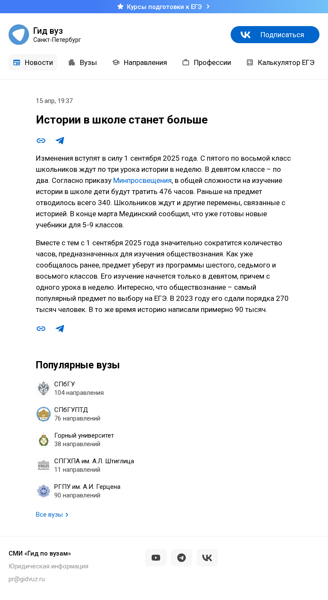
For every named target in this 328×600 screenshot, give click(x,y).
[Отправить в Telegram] (60, 140)
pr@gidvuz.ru (27, 579)
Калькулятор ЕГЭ (286, 62)
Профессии (212, 62)
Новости (39, 62)
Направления (145, 62)
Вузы (88, 62)
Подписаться (282, 34)
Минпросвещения (142, 180)
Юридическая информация (48, 566)
